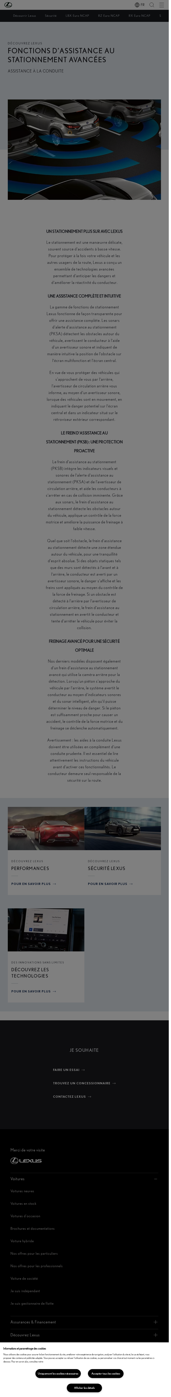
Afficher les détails (84, 1387)
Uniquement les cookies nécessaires (58, 1373)
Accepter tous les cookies (106, 1373)
